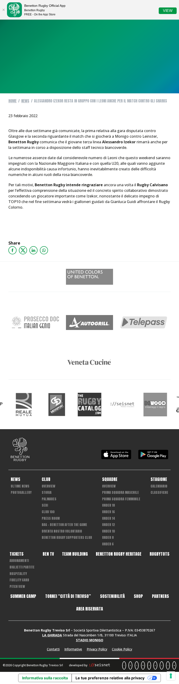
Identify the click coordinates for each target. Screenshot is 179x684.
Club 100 (48, 512)
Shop (138, 596)
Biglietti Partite (22, 567)
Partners (160, 596)
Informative (73, 649)
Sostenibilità (112, 596)
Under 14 (108, 518)
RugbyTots (159, 554)
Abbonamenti (19, 560)
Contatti (53, 649)
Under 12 (108, 524)
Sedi (45, 505)
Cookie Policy (122, 649)
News (25, 101)
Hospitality (18, 573)
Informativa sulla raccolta (45, 678)
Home (12, 101)
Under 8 (108, 537)
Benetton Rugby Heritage (118, 554)
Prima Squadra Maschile (120, 492)
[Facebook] (12, 250)
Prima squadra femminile (121, 499)
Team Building (75, 554)
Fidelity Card (19, 580)
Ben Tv (48, 554)
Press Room (51, 518)
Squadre (109, 479)
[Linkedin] (33, 250)
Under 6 (108, 544)
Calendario (159, 486)
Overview (48, 486)
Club (46, 479)
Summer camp (23, 596)
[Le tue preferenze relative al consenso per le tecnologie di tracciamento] (170, 675)
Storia (47, 492)
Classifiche (159, 492)
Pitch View (17, 586)
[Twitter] (23, 250)
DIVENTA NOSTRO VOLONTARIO (62, 531)
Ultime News (20, 486)
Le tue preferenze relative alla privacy (110, 678)
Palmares (49, 499)
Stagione (159, 479)
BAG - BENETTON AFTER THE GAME (64, 524)
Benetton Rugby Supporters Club (67, 537)
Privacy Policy (97, 649)
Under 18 (108, 505)
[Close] (3, 9)
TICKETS (17, 554)
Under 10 (108, 531)
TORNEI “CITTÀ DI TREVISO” (68, 596)
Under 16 (108, 512)
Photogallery (21, 492)
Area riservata (89, 609)
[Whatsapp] (44, 250)
